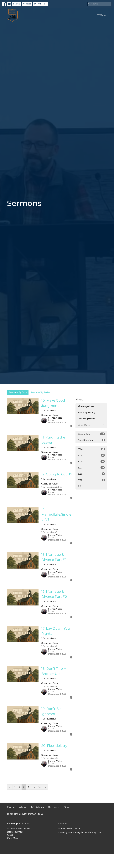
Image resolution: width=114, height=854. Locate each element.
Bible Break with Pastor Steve (25, 813)
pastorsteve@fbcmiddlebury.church (85, 832)
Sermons (54, 807)
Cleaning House (86, 418)
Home (11, 807)
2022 (91, 474)
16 (39, 787)
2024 (91, 461)
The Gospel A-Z (86, 406)
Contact (27, 4)
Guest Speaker (91, 440)
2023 (91, 468)
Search (16, 4)
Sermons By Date (18, 392)
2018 (91, 480)
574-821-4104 (40, 4)
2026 (91, 449)
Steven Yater (91, 434)
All (79, 486)
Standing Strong (86, 412)
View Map (12, 838)
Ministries (37, 807)
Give (67, 807)
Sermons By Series (40, 392)
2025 (91, 455)
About (23, 807)
